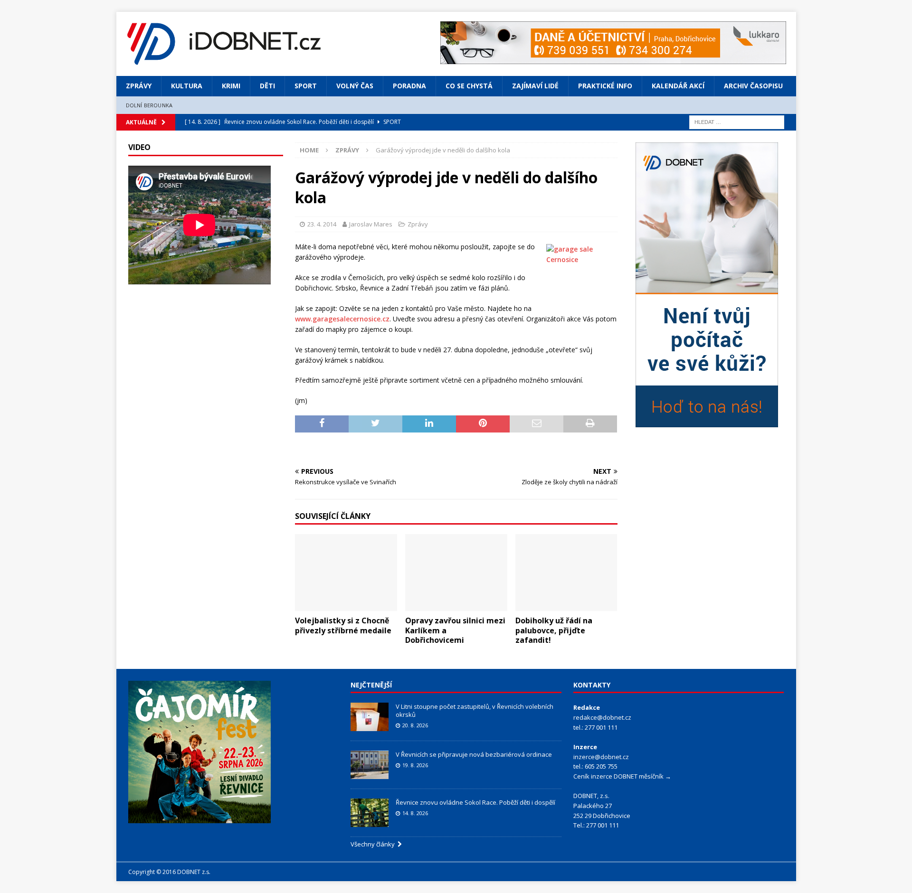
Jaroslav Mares (370, 224)
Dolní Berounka (149, 105)
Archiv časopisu (753, 85)
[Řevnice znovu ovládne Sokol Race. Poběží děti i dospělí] (370, 813)
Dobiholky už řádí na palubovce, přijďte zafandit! (553, 630)
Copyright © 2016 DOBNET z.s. (169, 872)
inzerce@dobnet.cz (601, 756)
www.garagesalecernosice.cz (342, 318)
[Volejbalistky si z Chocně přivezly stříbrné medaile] (346, 572)
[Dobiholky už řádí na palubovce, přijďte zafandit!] (566, 572)
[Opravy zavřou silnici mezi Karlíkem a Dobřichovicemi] (456, 572)
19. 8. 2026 (415, 765)
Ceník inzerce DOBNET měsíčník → (622, 776)
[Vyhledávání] (736, 121)
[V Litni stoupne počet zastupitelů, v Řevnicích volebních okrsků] (370, 717)
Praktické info (605, 85)
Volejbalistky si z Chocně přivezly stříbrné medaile (343, 625)
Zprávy (139, 85)
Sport (305, 85)
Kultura (186, 85)
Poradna (409, 85)
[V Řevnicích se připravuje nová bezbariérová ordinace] (370, 765)
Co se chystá (469, 85)
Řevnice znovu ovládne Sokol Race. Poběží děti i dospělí (475, 802)
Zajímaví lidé (535, 85)
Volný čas (354, 85)
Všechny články (374, 844)
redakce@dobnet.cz (602, 717)
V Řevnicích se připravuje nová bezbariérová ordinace (474, 754)
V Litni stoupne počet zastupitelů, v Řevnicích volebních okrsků (474, 710)
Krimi (231, 85)
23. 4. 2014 (321, 224)
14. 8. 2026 (415, 813)
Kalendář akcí (678, 85)
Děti (267, 85)
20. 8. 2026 (415, 725)
